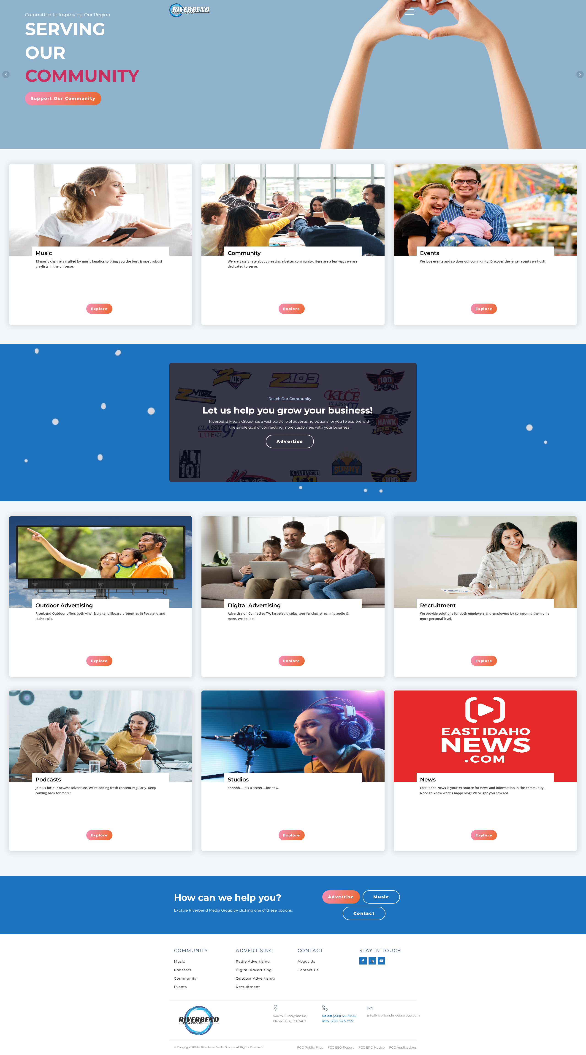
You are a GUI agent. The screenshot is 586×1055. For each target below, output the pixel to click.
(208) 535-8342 (339, 1016)
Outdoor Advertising (255, 978)
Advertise (290, 441)
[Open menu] (409, 12)
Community (185, 978)
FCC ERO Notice (371, 1047)
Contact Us (308, 970)
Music (381, 896)
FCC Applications (403, 1047)
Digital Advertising (254, 970)
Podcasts (182, 970)
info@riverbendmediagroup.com (393, 1015)
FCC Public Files (310, 1047)
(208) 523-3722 (338, 1021)
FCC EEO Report (341, 1047)
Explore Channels (54, 89)
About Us (306, 961)
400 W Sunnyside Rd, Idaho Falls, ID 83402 (290, 1018)
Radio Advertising (253, 961)
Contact (364, 913)
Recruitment (248, 987)
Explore (99, 309)
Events (180, 987)
